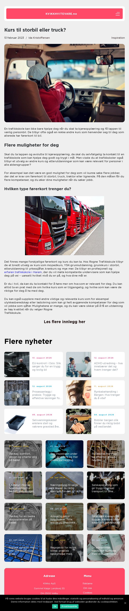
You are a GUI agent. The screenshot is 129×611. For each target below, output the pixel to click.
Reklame (88, 583)
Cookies (87, 592)
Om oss (87, 588)
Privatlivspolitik (69, 606)
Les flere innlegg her (64, 321)
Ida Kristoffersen (39, 37)
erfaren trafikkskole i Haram (23, 272)
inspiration (118, 37)
